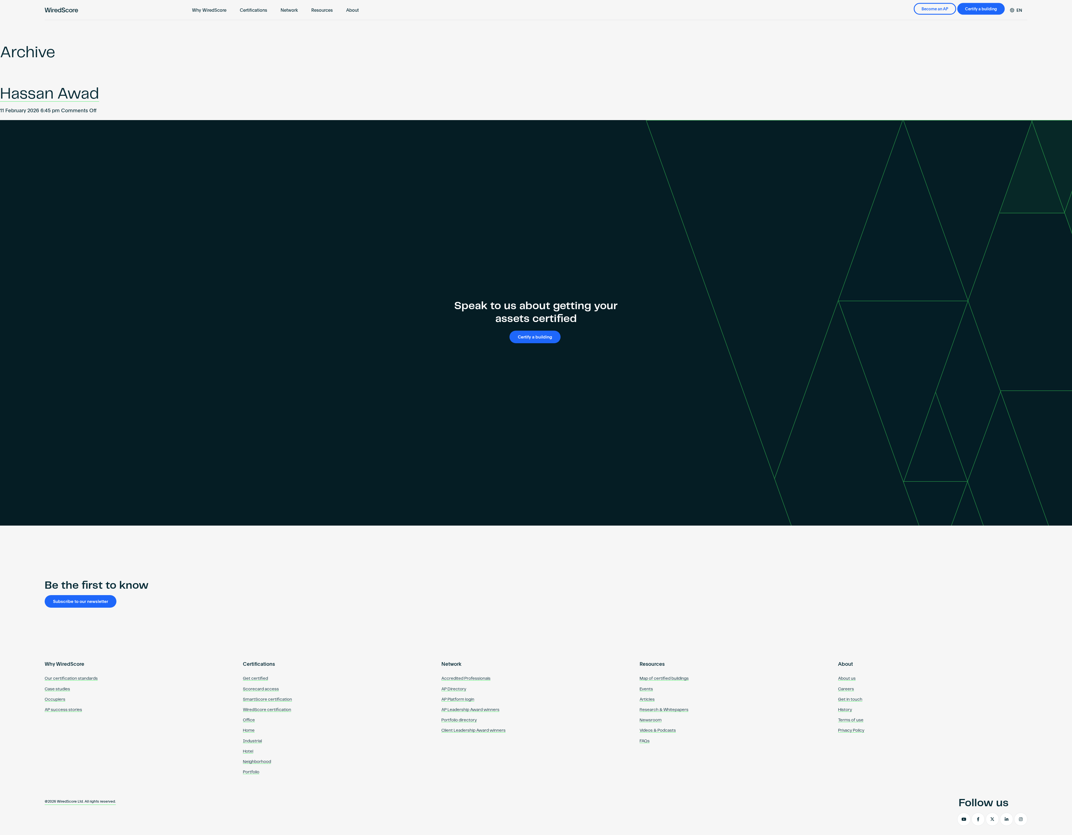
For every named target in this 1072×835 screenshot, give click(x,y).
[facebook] (978, 819)
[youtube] (964, 819)
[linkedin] (1006, 819)
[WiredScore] (61, 10)
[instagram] (1020, 819)
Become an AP (935, 9)
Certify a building (981, 9)
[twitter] (992, 819)
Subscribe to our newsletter (80, 602)
